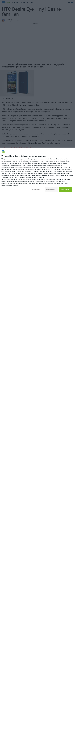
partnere (11, 159)
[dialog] (37, 443)
